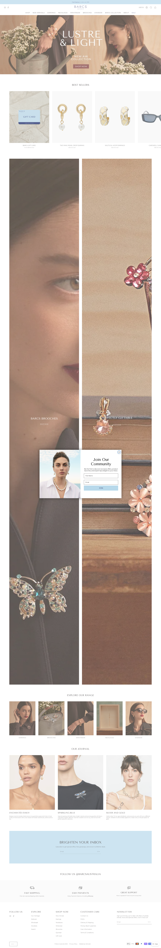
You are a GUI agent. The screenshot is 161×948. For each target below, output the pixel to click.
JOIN (101, 488)
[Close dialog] (119, 452)
